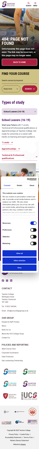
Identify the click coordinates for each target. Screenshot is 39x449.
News (4, 326)
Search (28, 89)
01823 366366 (10, 306)
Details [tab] (19, 185)
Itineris (23, 444)
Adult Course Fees (9, 349)
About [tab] (32, 185)
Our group (8, 318)
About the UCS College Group (13, 334)
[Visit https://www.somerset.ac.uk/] (10, 396)
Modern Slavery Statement (19, 440)
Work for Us (6, 330)
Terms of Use (28, 437)
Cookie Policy (24, 434)
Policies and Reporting (15, 344)
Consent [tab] (7, 185)
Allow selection (19, 260)
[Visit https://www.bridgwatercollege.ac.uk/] (10, 371)
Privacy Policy (13, 434)
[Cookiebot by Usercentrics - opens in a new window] (28, 179)
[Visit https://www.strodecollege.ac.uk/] (10, 383)
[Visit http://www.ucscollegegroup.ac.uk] (29, 396)
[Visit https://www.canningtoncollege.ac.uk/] (29, 371)
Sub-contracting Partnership (12, 361)
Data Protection (8, 357)
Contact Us (6, 338)
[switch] (33, 230)
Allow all (19, 253)
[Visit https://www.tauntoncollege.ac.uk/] (29, 383)
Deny (19, 268)
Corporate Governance (10, 353)
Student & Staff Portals (10, 322)
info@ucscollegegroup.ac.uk (17, 311)
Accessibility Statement (13, 437)
